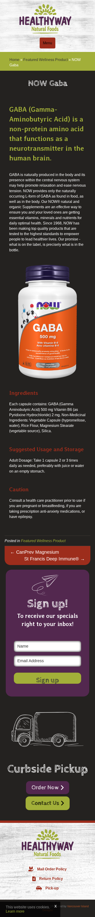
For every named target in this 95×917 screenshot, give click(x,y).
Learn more (15, 911)
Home (14, 60)
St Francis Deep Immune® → (54, 558)
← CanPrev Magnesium (34, 552)
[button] (47, 678)
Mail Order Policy (52, 869)
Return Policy (51, 879)
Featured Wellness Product (45, 60)
